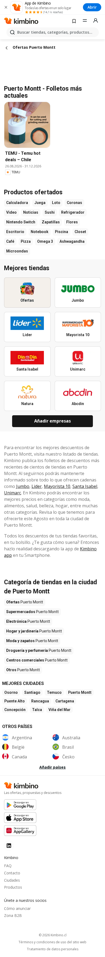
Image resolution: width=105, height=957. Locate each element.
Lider (37, 486)
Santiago (32, 692)
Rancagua (40, 701)
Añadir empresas (52, 421)
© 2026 (52, 935)
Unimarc (12, 493)
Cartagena (64, 701)
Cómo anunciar (17, 908)
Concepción (15, 710)
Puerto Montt (80, 692)
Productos (13, 887)
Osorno (11, 692)
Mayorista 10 (57, 486)
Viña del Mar (59, 710)
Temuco (54, 692)
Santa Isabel (84, 486)
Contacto (12, 872)
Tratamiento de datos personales (52, 949)
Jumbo (22, 486)
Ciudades (12, 880)
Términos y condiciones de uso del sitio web (52, 942)
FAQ (8, 865)
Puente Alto (14, 701)
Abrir (92, 7)
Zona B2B (13, 915)
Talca (37, 710)
